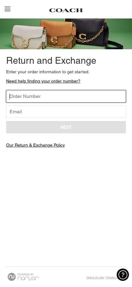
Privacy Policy (115, 277)
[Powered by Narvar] (23, 277)
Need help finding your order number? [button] (43, 81)
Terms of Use (95, 277)
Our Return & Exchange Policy (35, 145)
